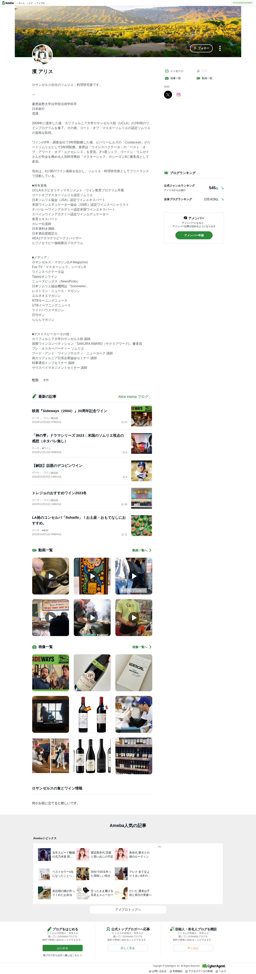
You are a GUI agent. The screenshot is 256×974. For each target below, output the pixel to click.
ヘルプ (222, 971)
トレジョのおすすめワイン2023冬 (59, 493)
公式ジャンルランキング (179, 185)
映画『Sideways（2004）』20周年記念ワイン (69, 411)
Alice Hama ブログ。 (135, 397)
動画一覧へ (139, 550)
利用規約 (177, 971)
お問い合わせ (159, 971)
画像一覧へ (139, 647)
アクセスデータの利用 (201, 971)
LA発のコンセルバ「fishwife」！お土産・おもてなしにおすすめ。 (79, 520)
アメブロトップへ (128, 909)
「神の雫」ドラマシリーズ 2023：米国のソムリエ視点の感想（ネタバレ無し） (78, 438)
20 (125, 422)
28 (125, 504)
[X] (168, 94)
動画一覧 (207, 78)
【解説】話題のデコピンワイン (57, 466)
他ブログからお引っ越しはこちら (61, 955)
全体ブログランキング (178, 199)
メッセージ (176, 71)
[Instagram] (178, 94)
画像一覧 (175, 78)
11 (126, 534)
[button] (201, 48)
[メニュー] (220, 48)
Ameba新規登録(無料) (242, 2)
